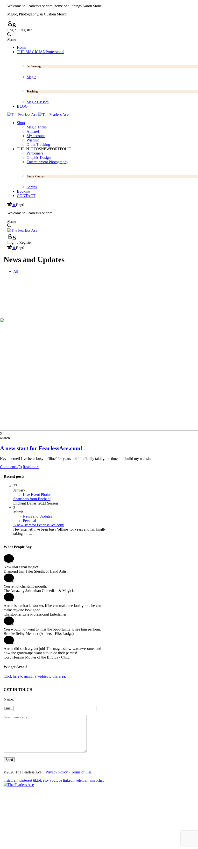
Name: (9, 699)
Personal (29, 521)
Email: (9, 708)
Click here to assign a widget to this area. (35, 676)
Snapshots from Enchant (31, 499)
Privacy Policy (57, 772)
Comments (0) (11, 467)
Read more (31, 467)
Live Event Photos (37, 494)
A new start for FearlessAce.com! (41, 448)
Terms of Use (81, 772)
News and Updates (37, 516)
